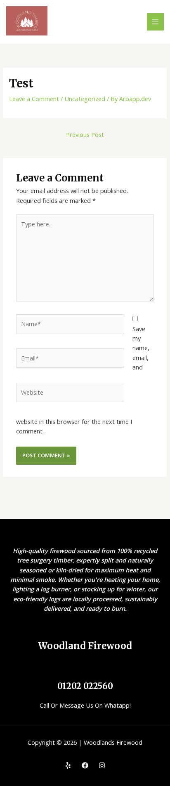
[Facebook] (85, 765)
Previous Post (85, 134)
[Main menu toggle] (155, 22)
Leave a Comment (34, 98)
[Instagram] (102, 765)
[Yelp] (68, 765)
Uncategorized (84, 98)
